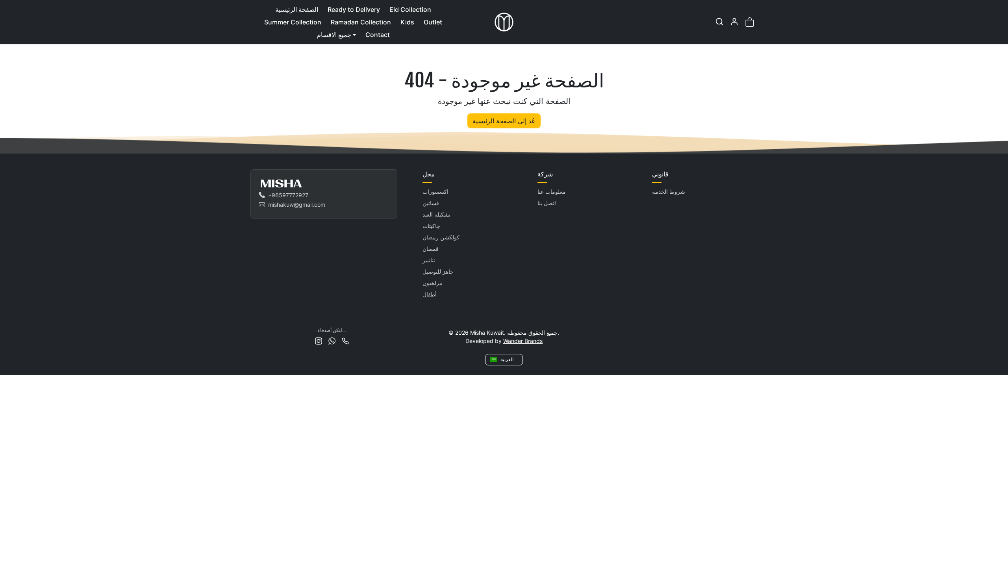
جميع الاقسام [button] (334, 35)
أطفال (429, 294)
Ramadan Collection (361, 22)
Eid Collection (410, 9)
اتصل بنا (546, 203)
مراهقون (432, 283)
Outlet (433, 22)
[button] (719, 22)
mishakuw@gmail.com (296, 204)
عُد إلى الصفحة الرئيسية (504, 121)
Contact (377, 35)
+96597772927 (288, 195)
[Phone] (345, 340)
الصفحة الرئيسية (296, 9)
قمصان (430, 248)
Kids (407, 22)
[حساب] (734, 22)
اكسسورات (435, 191)
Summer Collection (292, 22)
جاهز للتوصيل (438, 271)
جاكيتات (431, 225)
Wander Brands (523, 340)
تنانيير (428, 260)
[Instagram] (318, 340)
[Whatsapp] (332, 340)
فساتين (430, 203)
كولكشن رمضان (441, 237)
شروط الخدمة (668, 191)
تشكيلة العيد (436, 214)
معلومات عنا (551, 191)
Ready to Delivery (354, 9)
